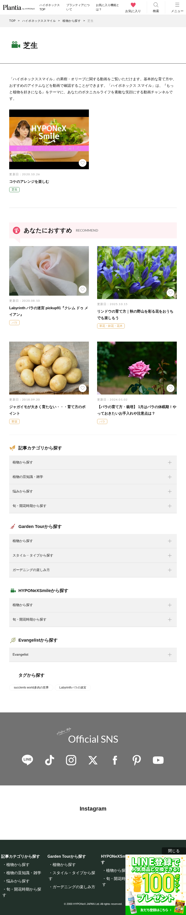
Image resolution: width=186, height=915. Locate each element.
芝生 (14, 189)
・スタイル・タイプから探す (72, 876)
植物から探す (71, 20)
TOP (12, 20)
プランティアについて (78, 7)
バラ (14, 322)
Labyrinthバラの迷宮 (72, 687)
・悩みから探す (16, 881)
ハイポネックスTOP (49, 7)
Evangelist (20, 654)
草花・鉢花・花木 (111, 326)
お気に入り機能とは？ (107, 7)
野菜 (14, 421)
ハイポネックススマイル (39, 20)
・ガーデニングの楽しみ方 (72, 887)
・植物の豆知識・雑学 (21, 873)
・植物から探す (16, 865)
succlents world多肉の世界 (31, 687)
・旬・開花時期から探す (21, 892)
